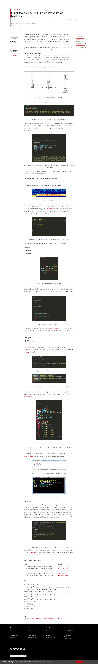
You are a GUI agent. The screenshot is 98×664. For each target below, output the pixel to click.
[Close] (96, 662)
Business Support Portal (32, 630)
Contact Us (15, 55)
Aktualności (12, 632)
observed (62, 36)
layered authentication (34, 552)
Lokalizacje (48, 635)
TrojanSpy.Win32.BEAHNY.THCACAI (55, 328)
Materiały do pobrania (32, 635)
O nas (47, 630)
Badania (57, 618)
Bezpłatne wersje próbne (32, 637)
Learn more (30, 662)
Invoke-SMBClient (36, 128)
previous (26, 396)
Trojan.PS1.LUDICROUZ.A (50, 56)
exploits (30, 396)
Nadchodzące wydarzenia (50, 637)
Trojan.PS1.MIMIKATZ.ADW (30, 352)
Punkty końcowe (38, 618)
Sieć (61, 618)
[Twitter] (17, 649)
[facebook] (14, 649)
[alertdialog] (49, 662)
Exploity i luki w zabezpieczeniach (49, 618)
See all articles (78, 51)
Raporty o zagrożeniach (14, 635)
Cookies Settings (71, 661)
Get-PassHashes (47, 125)
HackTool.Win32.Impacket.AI (30, 349)
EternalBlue (57, 41)
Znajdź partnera (13, 637)
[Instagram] (21, 649)
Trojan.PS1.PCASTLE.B (50, 208)
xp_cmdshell (37, 392)
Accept (79, 661)
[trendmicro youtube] (24, 649)
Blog (11, 630)
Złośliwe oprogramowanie (29, 618)
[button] (15, 56)
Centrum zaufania (49, 639)
